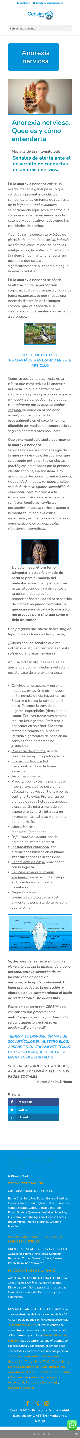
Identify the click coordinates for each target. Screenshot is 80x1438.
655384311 (24, 3)
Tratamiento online (22, 1325)
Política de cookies (21, 1388)
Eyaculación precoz (21, 1372)
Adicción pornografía (45, 1377)
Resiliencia (62, 1372)
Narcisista (44, 1372)
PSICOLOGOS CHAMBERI (25, 1183)
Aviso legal (16, 1382)
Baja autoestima (53, 1367)
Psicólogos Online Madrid (50, 1410)
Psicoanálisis (19, 1377)
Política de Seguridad (41, 1382)
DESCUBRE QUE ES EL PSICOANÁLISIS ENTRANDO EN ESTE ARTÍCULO (40, 360)
